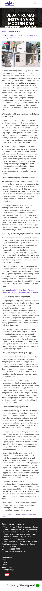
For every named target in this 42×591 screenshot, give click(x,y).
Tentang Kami (7, 557)
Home (4, 31)
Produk (4, 560)
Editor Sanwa (14, 38)
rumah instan (27, 514)
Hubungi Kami (7, 567)
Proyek (4, 562)
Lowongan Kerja (8, 570)
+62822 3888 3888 (12, 549)
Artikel (11, 514)
